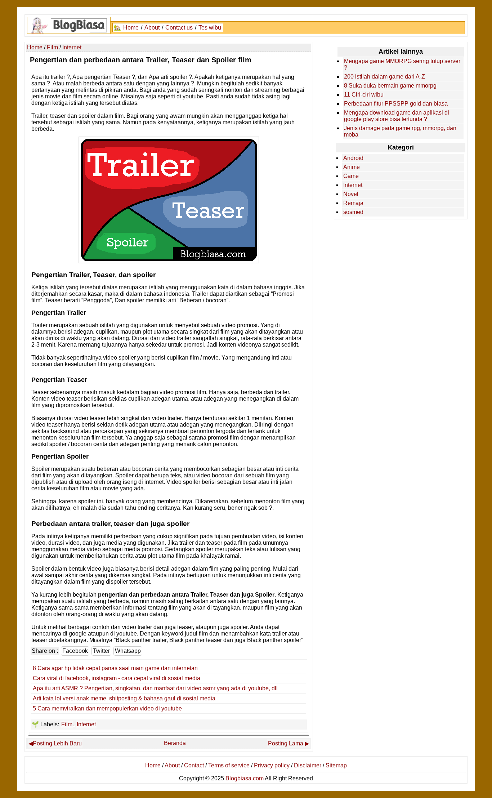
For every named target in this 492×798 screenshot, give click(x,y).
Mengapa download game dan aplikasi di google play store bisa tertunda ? (396, 116)
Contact (194, 765)
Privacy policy (272, 765)
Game (351, 176)
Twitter (101, 651)
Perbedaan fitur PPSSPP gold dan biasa (396, 104)
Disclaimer (307, 765)
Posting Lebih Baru (57, 743)
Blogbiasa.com (244, 778)
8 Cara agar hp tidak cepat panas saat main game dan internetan (115, 668)
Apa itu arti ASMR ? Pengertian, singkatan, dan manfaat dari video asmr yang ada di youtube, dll (155, 688)
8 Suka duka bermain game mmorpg (390, 86)
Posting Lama (285, 743)
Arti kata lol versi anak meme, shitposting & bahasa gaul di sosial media (124, 698)
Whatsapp (128, 651)
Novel (350, 194)
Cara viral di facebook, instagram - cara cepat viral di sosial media (116, 678)
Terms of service (229, 765)
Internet (86, 724)
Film (66, 724)
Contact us (179, 27)
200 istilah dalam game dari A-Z (384, 76)
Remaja (353, 203)
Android (353, 158)
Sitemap (336, 765)
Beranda (175, 743)
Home (131, 27)
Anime (351, 167)
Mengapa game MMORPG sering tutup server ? (402, 64)
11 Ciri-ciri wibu (364, 95)
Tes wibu (209, 27)
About (152, 27)
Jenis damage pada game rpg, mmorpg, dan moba (400, 131)
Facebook (75, 651)
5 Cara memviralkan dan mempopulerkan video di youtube (107, 708)
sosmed (353, 212)
